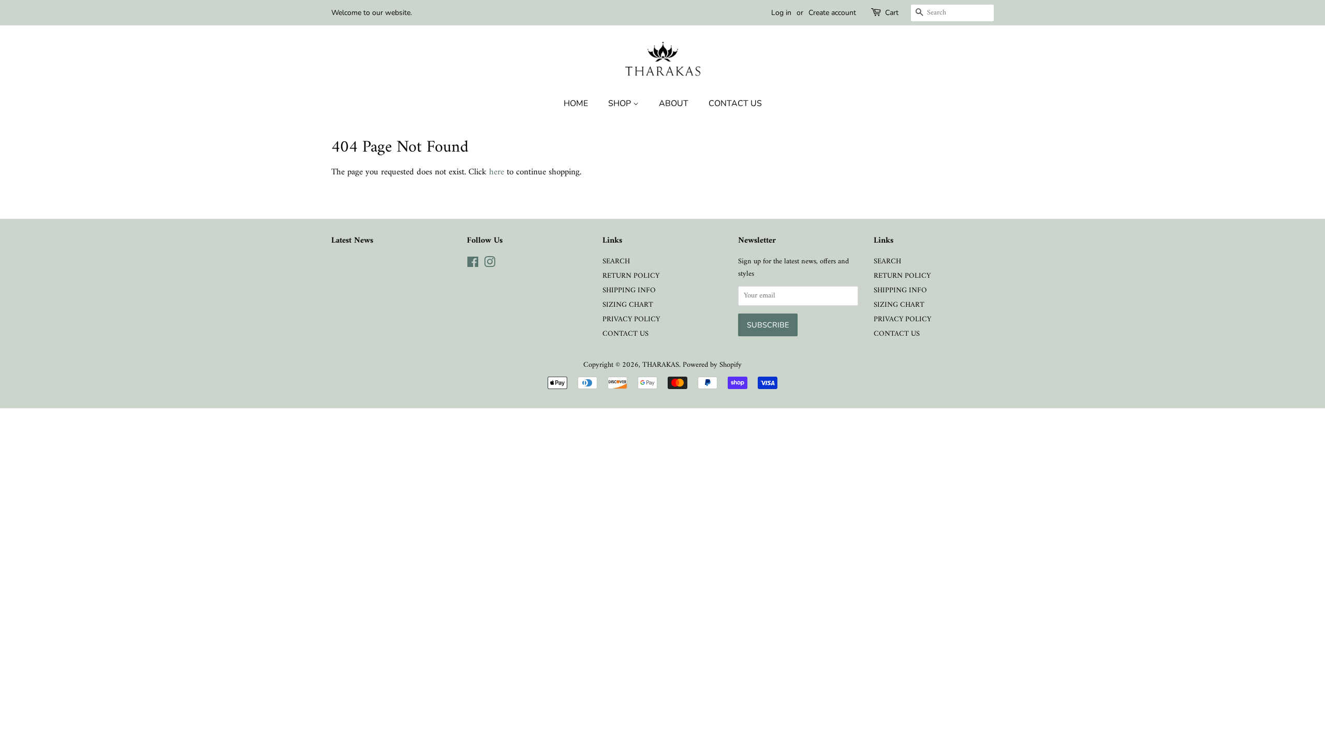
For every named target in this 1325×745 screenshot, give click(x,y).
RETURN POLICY (630, 276)
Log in (781, 13)
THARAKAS (660, 365)
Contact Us (735, 103)
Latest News (352, 240)
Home (576, 103)
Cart (892, 13)
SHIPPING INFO (629, 290)
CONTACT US (625, 333)
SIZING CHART (627, 305)
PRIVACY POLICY (631, 319)
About (673, 103)
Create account (832, 13)
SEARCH (616, 261)
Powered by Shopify (712, 365)
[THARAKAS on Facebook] (473, 264)
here (496, 172)
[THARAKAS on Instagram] (489, 264)
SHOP (620, 103)
